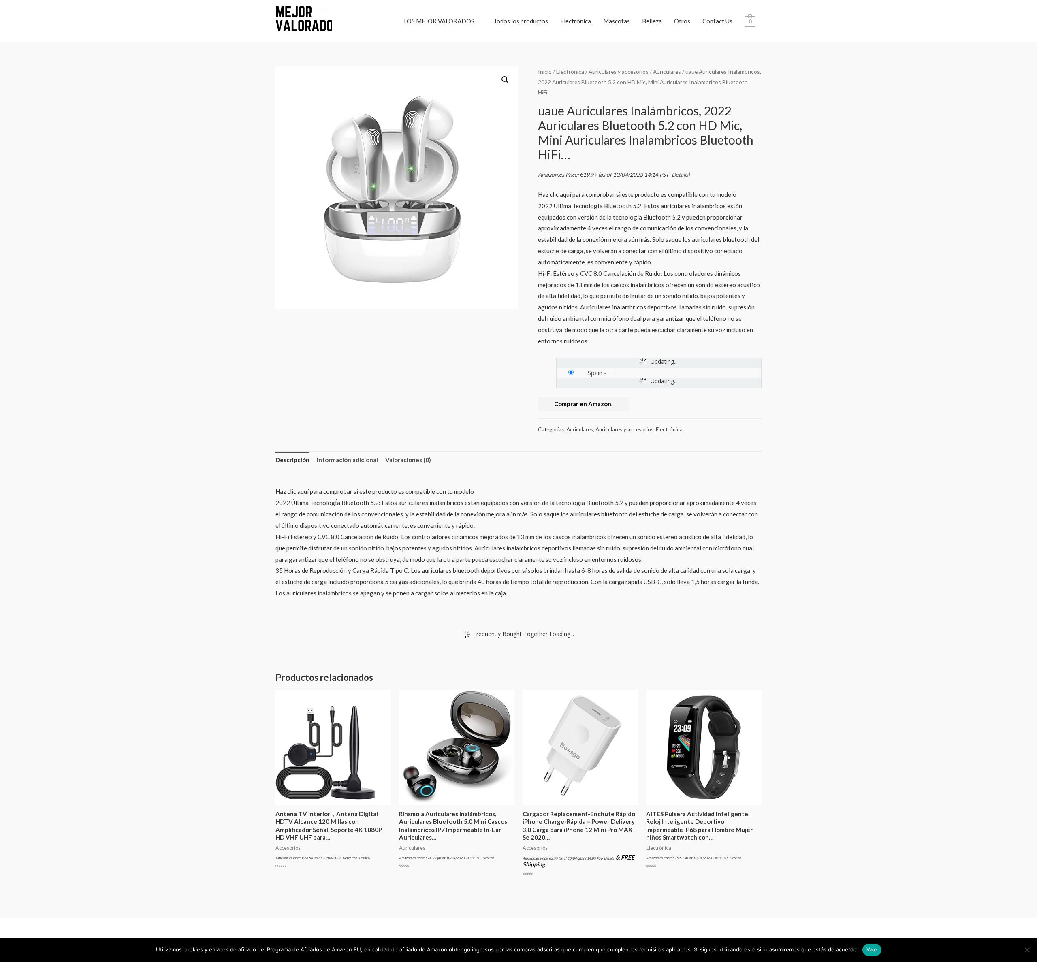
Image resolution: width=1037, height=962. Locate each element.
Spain (595, 373)
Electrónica (575, 21)
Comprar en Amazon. (583, 403)
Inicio (545, 71)
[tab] (292, 460)
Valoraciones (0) (408, 459)
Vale (871, 949)
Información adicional (347, 459)
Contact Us (717, 21)
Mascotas (616, 21)
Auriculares (667, 71)
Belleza (652, 21)
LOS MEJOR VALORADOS (439, 21)
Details (680, 174)
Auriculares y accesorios (619, 71)
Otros (682, 21)
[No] (1027, 950)
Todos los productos (520, 21)
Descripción (292, 459)
